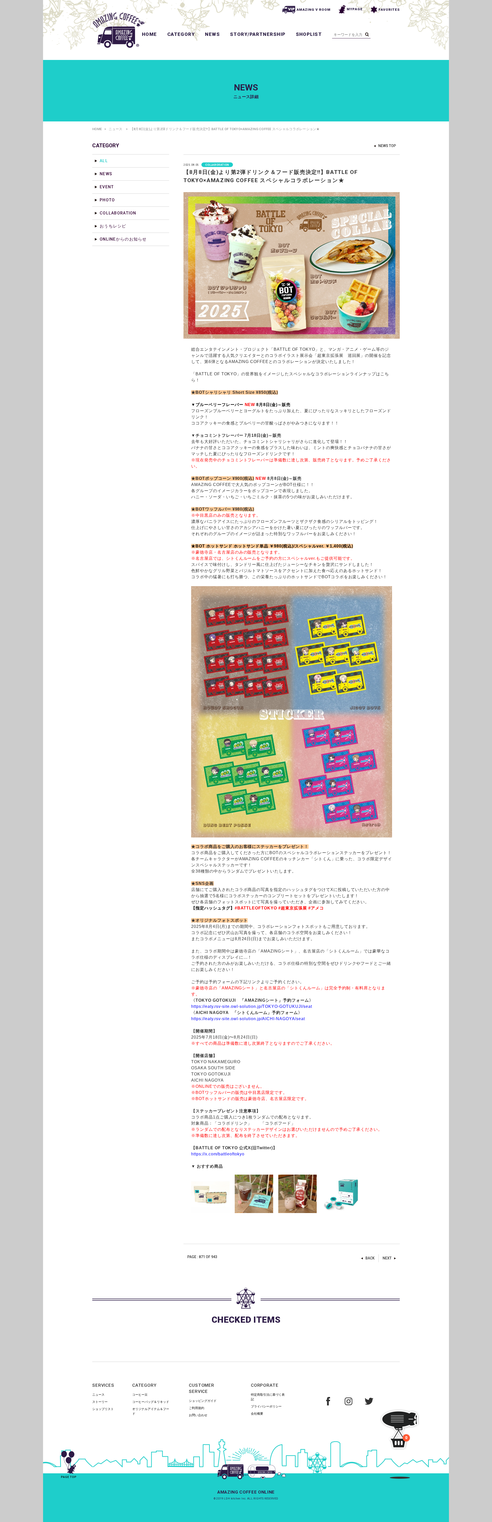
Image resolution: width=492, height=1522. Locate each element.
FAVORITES (389, 10)
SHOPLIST (309, 34)
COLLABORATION (118, 213)
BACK (370, 1258)
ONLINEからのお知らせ (123, 239)
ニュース (115, 129)
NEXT (387, 1258)
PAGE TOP (69, 1477)
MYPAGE (354, 9)
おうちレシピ (113, 226)
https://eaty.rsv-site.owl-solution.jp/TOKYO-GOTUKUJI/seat (251, 1006)
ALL (104, 160)
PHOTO (107, 200)
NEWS (212, 34)
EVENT (107, 186)
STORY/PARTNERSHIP (257, 34)
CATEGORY (181, 34)
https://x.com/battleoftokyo (217, 1154)
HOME (149, 34)
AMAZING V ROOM (313, 10)
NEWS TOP (387, 146)
